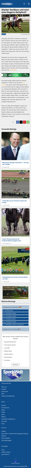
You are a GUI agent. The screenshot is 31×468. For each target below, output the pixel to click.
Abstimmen (15, 364)
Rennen (3, 34)
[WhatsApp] (27, 122)
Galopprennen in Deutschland (11, 307)
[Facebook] (17, 122)
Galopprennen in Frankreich (10, 329)
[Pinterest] (24, 122)
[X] (21, 122)
